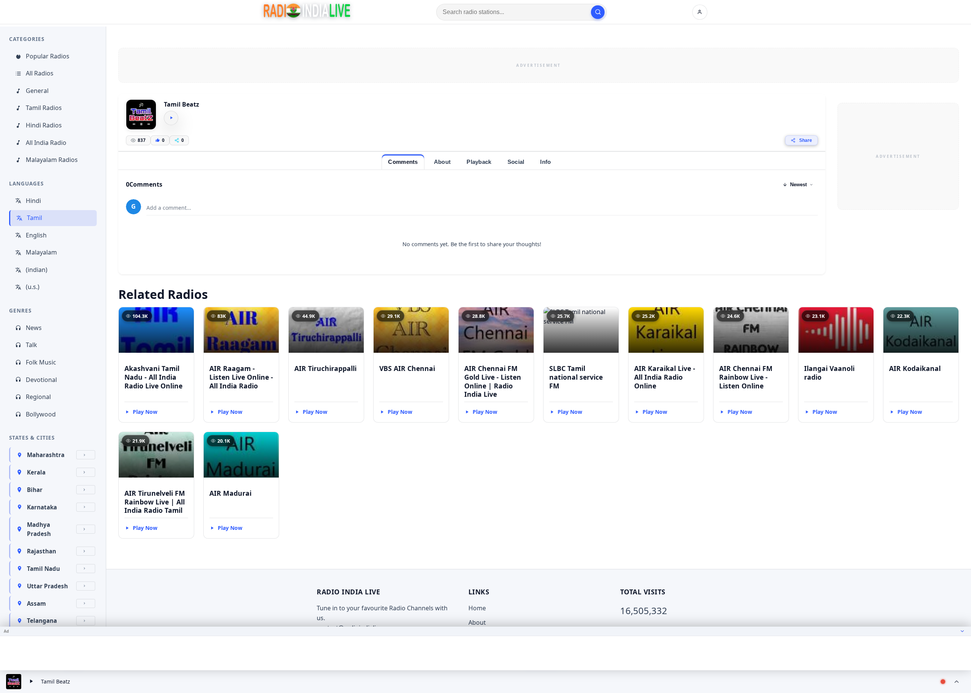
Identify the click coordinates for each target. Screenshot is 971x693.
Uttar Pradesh (47, 586)
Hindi (33, 200)
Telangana (42, 620)
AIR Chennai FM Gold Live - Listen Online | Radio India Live (492, 381)
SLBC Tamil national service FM (576, 377)
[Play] (171, 118)
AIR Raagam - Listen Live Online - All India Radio (241, 377)
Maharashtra (45, 455)
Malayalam (41, 252)
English (36, 235)
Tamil (34, 218)
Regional (38, 397)
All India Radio (46, 142)
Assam (36, 603)
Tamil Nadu (43, 568)
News (34, 328)
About (477, 622)
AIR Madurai (230, 493)
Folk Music (41, 362)
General (37, 90)
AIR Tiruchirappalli (325, 368)
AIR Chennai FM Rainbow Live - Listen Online (746, 377)
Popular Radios (47, 56)
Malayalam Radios (52, 160)
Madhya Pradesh (39, 529)
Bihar (34, 489)
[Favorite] (185, 316)
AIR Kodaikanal (915, 368)
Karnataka (42, 507)
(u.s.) (32, 287)
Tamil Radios (44, 108)
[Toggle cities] (85, 454)
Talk (31, 345)
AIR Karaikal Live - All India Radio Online (664, 377)
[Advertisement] (538, 65)
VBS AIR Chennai (407, 368)
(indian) (36, 270)
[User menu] (699, 12)
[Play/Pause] (31, 681)
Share (805, 140)
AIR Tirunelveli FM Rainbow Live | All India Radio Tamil (154, 502)
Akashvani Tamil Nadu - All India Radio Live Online (153, 377)
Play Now (145, 411)
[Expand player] (956, 681)
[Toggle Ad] (962, 631)
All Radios (39, 73)
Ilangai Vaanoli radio (829, 373)
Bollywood (41, 414)
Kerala (36, 472)
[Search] (598, 12)
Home (477, 608)
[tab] (403, 162)
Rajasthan (41, 551)
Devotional (41, 380)
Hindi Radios (44, 125)
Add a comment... (168, 207)
